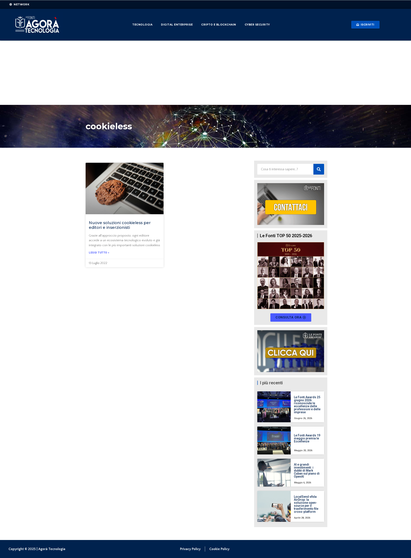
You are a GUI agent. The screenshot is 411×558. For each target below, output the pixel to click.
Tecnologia (142, 24)
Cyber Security (257, 24)
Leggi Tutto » (99, 252)
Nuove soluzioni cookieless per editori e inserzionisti (120, 225)
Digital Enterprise (177, 24)
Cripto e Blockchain (218, 24)
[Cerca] (318, 169)
